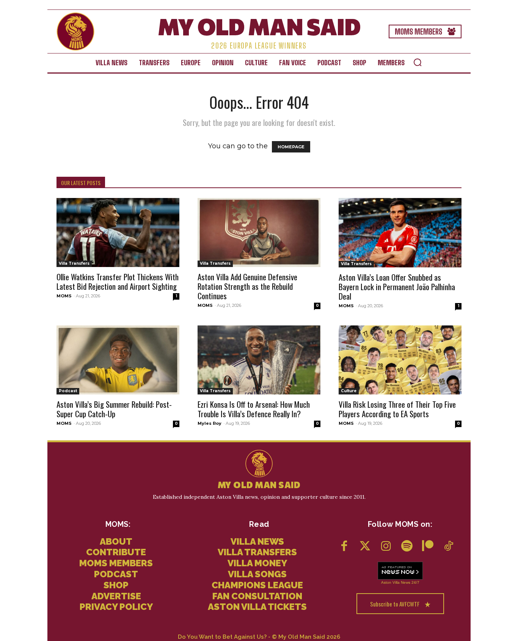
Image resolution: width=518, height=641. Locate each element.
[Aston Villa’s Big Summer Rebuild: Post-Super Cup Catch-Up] (118, 359)
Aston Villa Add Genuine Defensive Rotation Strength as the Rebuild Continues (247, 286)
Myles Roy (209, 423)
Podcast (68, 390)
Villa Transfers (74, 263)
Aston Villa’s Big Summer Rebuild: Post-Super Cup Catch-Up (114, 408)
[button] (417, 62)
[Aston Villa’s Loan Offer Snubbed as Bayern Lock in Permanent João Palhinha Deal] (400, 232)
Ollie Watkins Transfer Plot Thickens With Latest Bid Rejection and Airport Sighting (118, 281)
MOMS (64, 296)
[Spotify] (406, 546)
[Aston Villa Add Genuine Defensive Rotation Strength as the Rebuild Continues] (259, 232)
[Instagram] (385, 546)
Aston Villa (390, 582)
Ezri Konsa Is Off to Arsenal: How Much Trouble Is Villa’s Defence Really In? (254, 408)
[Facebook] (344, 546)
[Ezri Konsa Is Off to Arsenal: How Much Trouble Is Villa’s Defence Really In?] (259, 359)
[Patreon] (427, 546)
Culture (348, 390)
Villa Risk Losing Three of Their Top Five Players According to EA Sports (397, 408)
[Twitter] (365, 546)
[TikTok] (448, 546)
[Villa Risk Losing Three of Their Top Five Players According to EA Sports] (400, 359)
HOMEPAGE (291, 146)
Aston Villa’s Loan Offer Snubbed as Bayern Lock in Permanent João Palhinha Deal (397, 286)
